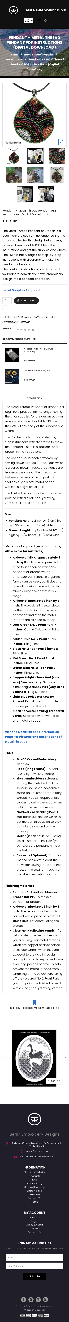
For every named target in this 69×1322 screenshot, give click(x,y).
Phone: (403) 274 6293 (37, 1151)
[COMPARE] (5, 308)
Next (65, 1057)
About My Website (34, 1172)
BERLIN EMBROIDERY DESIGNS (46, 10)
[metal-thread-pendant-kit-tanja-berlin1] (46, 194)
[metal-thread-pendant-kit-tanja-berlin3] (24, 194)
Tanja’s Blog (34, 1194)
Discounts (34, 1176)
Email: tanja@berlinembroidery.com (37, 1156)
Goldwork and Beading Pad (37, 370)
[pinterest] (38, 1299)
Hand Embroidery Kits (38, 54)
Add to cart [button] (61, 1053)
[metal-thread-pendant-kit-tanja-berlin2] (35, 156)
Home (14, 54)
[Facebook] (18, 329)
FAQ (34, 1179)
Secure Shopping (34, 1187)
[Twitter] (21, 329)
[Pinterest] (25, 329)
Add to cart (28, 300)
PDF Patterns (14, 59)
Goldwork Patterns (32, 317)
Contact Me (34, 1198)
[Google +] (29, 329)
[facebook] (23, 1299)
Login (34, 1221)
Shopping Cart (34, 1225)
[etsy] (45, 1299)
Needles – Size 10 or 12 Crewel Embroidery (38, 350)
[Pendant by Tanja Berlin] (34, 115)
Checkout (34, 1228)
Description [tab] (34, 398)
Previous (3, 1057)
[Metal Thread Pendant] (56, 156)
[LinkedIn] (33, 329)
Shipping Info (34, 1190)
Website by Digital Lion (34, 1310)
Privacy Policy (34, 1183)
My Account (34, 1217)
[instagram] (31, 1299)
